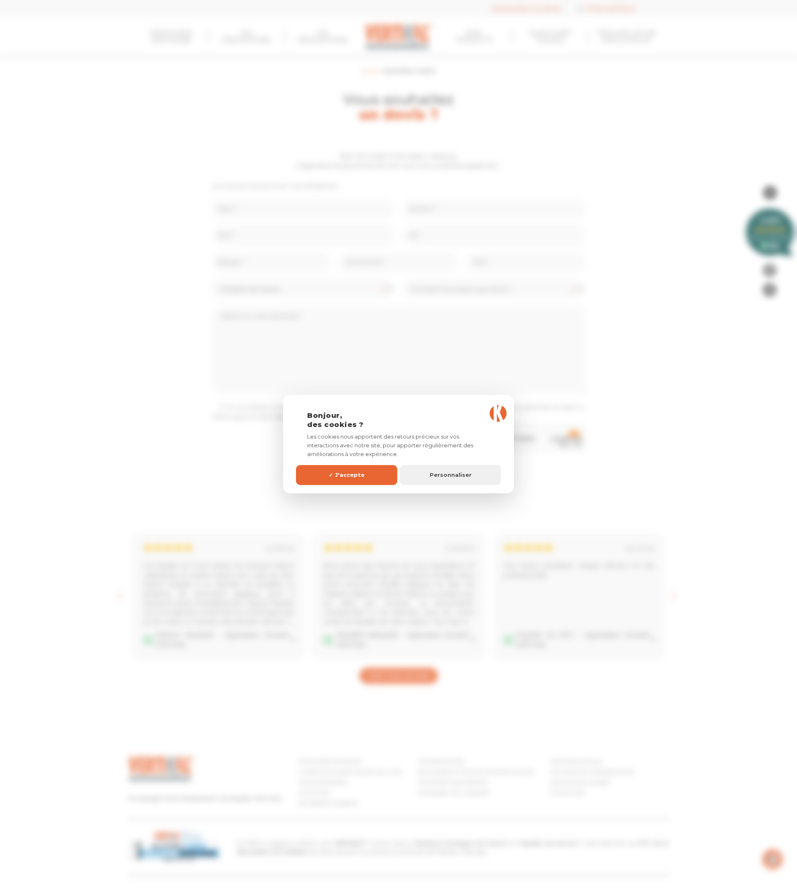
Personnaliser (451, 474)
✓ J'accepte (346, 474)
